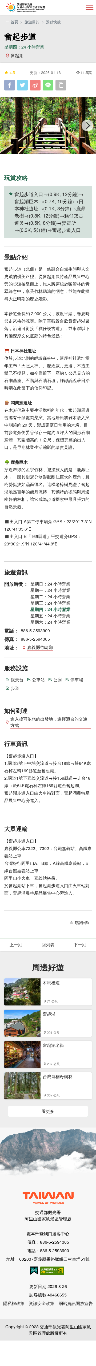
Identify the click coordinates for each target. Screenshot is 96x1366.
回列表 (48, 945)
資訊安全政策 (41, 1303)
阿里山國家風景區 (34, 7)
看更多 (48, 1111)
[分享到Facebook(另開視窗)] (9, 85)
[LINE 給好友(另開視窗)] (48, 85)
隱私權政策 (14, 1303)
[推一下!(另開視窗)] (22, 85)
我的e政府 (34, 1271)
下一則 (80, 945)
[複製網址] (60, 85)
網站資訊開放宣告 (76, 1303)
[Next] (87, 125)
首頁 (14, 21)
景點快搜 (53, 21)
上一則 (16, 945)
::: (7, 22)
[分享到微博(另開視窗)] (35, 85)
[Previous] (8, 125)
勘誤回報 (82, 922)
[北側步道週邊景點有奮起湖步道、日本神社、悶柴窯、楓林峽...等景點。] (48, 125)
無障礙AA (52, 1271)
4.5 (12, 72)
